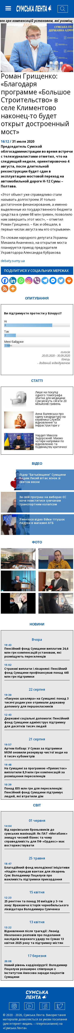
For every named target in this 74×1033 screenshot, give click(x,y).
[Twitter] (61, 280)
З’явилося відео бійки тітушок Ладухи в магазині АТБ (42, 521)
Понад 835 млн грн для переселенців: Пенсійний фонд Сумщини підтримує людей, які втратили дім (33, 792)
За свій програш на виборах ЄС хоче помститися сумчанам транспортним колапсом (42, 500)
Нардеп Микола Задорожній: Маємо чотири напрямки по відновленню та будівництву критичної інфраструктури (51, 442)
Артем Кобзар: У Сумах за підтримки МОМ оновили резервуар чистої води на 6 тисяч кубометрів (36, 752)
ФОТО (37, 542)
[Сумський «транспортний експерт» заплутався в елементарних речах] (55, 558)
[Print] (69, 280)
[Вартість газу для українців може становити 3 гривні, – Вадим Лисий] (55, 581)
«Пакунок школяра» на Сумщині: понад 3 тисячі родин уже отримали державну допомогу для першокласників (36, 702)
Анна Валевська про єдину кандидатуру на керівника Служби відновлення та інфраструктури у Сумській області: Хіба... (51, 421)
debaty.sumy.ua (13, 260)
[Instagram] (28, 280)
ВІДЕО (37, 463)
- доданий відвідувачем (53, 363)
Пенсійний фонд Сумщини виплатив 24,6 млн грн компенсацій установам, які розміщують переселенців (36, 652)
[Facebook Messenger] (53, 280)
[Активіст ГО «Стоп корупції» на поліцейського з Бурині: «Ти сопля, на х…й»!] (18, 603)
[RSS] (4, 288)
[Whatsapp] (20, 280)
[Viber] (36, 280)
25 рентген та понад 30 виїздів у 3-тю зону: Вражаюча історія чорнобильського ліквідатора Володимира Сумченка (36, 905)
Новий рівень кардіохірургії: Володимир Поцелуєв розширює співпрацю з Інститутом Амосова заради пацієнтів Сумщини (35, 971)
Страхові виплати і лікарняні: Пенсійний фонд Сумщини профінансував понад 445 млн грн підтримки (36, 672)
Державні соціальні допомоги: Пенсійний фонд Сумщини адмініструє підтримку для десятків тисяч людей (36, 722)
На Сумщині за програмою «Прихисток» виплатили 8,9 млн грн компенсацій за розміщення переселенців (35, 772)
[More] (12, 288)
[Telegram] (45, 280)
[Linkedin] (12, 280)
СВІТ (37, 805)
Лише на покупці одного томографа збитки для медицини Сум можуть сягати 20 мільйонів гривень (51, 398)
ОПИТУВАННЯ (37, 298)
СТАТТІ (37, 381)
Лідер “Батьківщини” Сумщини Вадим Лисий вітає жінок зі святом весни (42, 478)
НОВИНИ (37, 624)
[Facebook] (4, 280)
